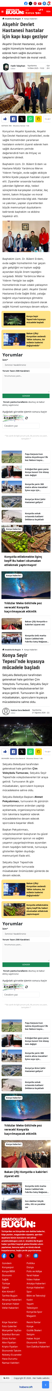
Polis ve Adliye (34, 1271)
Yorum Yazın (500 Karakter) (16, 370)
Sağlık (5, 1279)
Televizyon (32, 1307)
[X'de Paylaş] (22, 119)
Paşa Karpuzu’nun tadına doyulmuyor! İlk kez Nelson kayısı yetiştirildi (36, 457)
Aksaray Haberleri (12, 1299)
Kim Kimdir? (8, 1291)
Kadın (30, 1299)
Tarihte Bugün (9, 1295)
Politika (31, 1263)
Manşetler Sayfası (11, 1330)
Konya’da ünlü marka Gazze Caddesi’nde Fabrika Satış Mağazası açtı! (36, 638)
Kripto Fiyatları (10, 1346)
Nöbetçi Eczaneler (12, 1354)
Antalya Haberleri (36, 1283)
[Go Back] (45, 1385)
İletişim (31, 1334)
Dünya (30, 1267)
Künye (30, 1326)
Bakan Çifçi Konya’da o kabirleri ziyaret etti (36, 623)
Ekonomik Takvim (11, 1350)
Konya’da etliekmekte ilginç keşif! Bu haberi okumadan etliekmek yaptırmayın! (23, 561)
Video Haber (33, 1279)
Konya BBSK (8, 1271)
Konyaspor (8, 1267)
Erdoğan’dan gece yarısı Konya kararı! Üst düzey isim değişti (37, 472)
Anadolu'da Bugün (12, 19)
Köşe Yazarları (9, 1322)
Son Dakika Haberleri (38, 1346)
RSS (7, 1378)
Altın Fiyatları (9, 1342)
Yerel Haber (33, 1275)
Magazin (31, 1315)
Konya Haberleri (30, 19)
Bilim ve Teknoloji (36, 1295)
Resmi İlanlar (34, 1322)
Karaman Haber (10, 1303)
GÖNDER (26, 395)
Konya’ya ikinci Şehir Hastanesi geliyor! (35, 501)
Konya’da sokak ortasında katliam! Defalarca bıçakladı (34, 516)
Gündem (7, 1263)
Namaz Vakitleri (10, 1362)
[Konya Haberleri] (26, 538)
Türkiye (6, 1283)
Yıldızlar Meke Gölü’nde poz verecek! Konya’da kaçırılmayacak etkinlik (23, 607)
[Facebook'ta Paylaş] (13, 119)
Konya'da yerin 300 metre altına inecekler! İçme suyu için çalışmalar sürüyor (36, 487)
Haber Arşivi (33, 1338)
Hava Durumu (9, 1358)
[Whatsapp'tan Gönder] (30, 119)
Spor (29, 1291)
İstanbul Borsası (11, 1334)
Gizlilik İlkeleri (34, 1330)
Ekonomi (7, 1275)
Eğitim (5, 1287)
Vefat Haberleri (10, 1307)
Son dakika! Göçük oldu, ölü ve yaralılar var (35, 1204)
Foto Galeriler (9, 1326)
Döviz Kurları (9, 1338)
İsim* (5, 359)
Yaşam (30, 1303)
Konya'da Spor (34, 1311)
